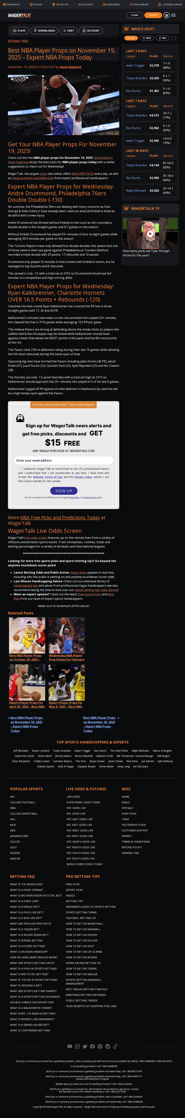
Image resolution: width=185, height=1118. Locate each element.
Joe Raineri (147, 761)
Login (134, 15)
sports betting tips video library (96, 590)
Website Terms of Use (48, 477)
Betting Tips (74, 901)
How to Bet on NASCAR (81, 974)
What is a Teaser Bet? (24, 929)
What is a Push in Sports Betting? (33, 968)
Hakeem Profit (104, 756)
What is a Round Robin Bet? (29, 935)
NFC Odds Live (76, 808)
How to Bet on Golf (80, 946)
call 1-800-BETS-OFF (132, 1071)
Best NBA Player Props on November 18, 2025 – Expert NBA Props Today (26, 724)
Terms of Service (90, 497)
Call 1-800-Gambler (122, 1084)
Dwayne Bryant (87, 766)
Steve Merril (45, 756)
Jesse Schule (115, 761)
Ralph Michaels (136, 191)
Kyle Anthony (165, 761)
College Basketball (24, 813)
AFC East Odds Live (79, 824)
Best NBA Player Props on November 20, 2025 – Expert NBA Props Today (99, 724)
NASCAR (15, 858)
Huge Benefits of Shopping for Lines (91, 1006)
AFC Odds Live (76, 813)
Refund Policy (132, 847)
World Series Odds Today (84, 864)
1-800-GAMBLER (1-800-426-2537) (155, 1061)
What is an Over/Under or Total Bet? (36, 895)
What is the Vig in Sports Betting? (33, 979)
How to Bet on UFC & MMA (84, 951)
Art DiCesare (140, 766)
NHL (12, 819)
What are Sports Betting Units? (32, 963)
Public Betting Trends (82, 1000)
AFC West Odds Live (80, 836)
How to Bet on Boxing (81, 957)
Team (125, 819)
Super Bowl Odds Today (83, 802)
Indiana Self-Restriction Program (92, 1078)
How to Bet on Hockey (81, 935)
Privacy (127, 836)
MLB (13, 824)
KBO (13, 830)
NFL (12, 796)
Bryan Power (97, 761)
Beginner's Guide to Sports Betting (91, 906)
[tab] (131, 38)
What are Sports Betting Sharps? (33, 991)
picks (43, 174)
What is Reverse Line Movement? (32, 1019)
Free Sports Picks (89, 594)
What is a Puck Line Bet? (26, 912)
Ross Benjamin (21, 761)
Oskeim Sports (45, 766)
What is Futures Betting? (27, 946)
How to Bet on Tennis (81, 968)
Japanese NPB (19, 836)
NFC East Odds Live (79, 819)
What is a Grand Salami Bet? (29, 1024)
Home (125, 796)
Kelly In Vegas (66, 766)
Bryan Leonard (40, 750)
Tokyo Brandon (136, 78)
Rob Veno (132, 761)
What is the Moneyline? (26, 884)
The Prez (81, 761)
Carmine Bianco (62, 761)
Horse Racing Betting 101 (83, 963)
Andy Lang (123, 766)
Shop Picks (129, 813)
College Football (22, 802)
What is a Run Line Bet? (26, 918)
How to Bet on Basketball (84, 923)
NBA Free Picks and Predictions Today (60, 517)
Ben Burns (133, 91)
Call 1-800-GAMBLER (107, 1066)
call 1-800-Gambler (133, 1096)
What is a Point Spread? (26, 890)
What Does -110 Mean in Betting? (32, 1013)
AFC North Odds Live (81, 847)
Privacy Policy (83, 477)
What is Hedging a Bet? (26, 985)
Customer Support (135, 830)
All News (14, 41)
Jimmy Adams (63, 756)
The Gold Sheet (119, 750)
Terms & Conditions (136, 841)
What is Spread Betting (26, 940)
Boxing (15, 853)
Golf (13, 847)
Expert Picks (74, 890)
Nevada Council (71, 1091)
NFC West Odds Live (80, 830)
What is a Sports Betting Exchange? (35, 996)
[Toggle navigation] (173, 15)
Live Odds (73, 796)
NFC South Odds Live (81, 853)
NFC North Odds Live (81, 841)
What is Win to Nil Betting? (29, 974)
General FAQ (130, 853)
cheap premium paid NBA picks (33, 178)
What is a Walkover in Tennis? (30, 1008)
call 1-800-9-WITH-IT (132, 1076)
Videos (70, 895)
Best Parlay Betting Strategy (86, 989)
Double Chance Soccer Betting (32, 1002)
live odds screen (36, 538)
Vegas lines (78, 573)
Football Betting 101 (81, 918)
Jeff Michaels (20, 750)
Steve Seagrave (70, 67)
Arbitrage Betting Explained (86, 995)
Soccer (15, 841)
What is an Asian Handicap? (29, 951)
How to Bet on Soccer (81, 940)
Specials (127, 808)
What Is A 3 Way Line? (24, 901)
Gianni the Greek (24, 756)
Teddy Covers (42, 761)
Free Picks (73, 884)
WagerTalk (56, 1106)
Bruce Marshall (83, 756)
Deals (126, 802)
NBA (25, 41)
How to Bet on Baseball (83, 929)
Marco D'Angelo (162, 750)
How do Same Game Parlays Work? (33, 957)
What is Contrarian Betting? (30, 1030)
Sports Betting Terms (81, 912)
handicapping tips (26, 586)
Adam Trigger (135, 65)
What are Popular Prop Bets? (30, 923)
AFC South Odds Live (81, 858)
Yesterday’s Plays (134, 824)
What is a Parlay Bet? (25, 906)
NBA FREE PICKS (83, 174)
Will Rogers (163, 756)
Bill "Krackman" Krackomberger (135, 756)
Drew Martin (106, 766)
